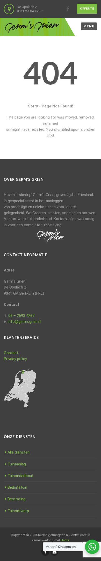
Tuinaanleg (17, 464)
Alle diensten (19, 452)
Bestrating (16, 499)
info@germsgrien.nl (24, 321)
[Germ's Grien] (32, 27)
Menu (89, 26)
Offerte (87, 8)
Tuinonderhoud (20, 475)
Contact (11, 352)
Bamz (65, 540)
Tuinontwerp (18, 511)
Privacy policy (15, 358)
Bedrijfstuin (17, 487)
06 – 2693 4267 (21, 315)
